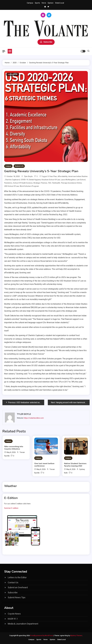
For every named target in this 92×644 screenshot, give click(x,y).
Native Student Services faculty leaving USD (75, 464)
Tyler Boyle (28, 176)
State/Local (59, 3)
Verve (44, 3)
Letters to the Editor (17, 577)
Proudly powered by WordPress (41, 635)
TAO (49, 183)
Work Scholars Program (29, 186)
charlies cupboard (12, 180)
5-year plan (52, 176)
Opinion (50, 3)
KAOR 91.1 (13, 618)
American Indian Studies (78, 176)
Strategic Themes (40, 183)
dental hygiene (35, 180)
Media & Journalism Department (23, 623)
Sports (37, 3)
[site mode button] (83, 51)
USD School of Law (11, 186)
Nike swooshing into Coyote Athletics (13, 447)
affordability (62, 176)
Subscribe (47, 42)
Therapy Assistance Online (71, 183)
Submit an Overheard (18, 587)
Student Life (19, 166)
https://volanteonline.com (34, 418)
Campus (30, 3)
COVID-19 (24, 180)
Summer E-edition (11, 508)
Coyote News (14, 613)
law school (81, 180)
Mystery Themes (76, 635)
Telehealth (56, 183)
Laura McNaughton (68, 180)
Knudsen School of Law (51, 180)
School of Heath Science (22, 183)
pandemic (8, 183)
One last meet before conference (44, 464)
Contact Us (13, 582)
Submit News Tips (16, 597)
